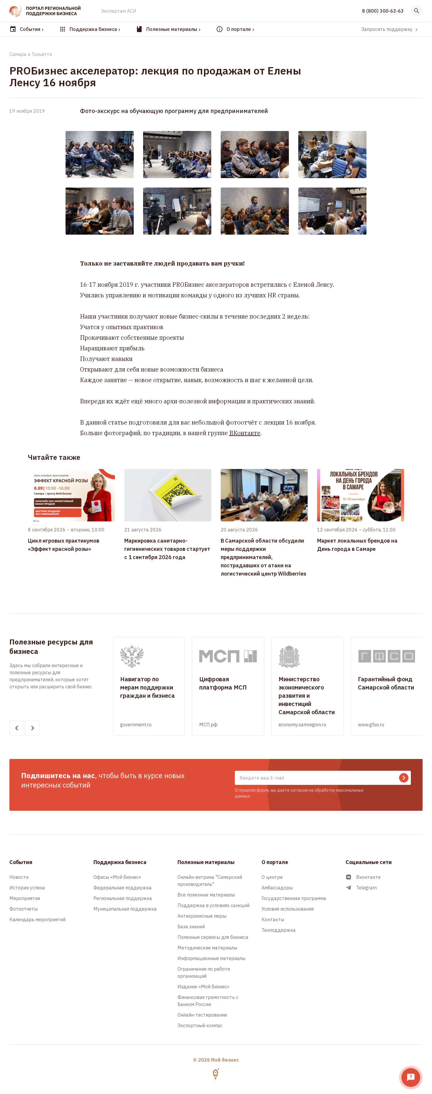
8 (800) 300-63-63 (383, 11)
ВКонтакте (244, 433)
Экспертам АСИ (118, 11)
